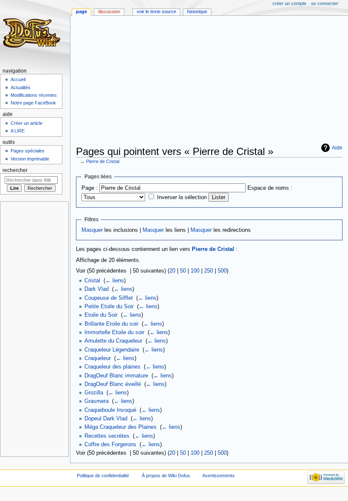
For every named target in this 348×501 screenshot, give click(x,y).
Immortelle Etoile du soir (114, 332)
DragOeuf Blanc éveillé (112, 384)
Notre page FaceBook (33, 102)
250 (208, 271)
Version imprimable (30, 158)
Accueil (18, 79)
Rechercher (15, 170)
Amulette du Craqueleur (113, 341)
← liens (114, 281)
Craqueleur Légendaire (111, 350)
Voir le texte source (156, 11)
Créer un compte (289, 3)
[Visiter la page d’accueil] (33, 33)
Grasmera (96, 401)
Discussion (109, 11)
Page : (89, 188)
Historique (197, 11)
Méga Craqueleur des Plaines (120, 427)
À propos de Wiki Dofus (166, 475)
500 (222, 271)
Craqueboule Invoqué (110, 410)
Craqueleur (97, 358)
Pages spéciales (28, 150)
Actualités (21, 87)
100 (195, 271)
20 (172, 271)
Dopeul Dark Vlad (105, 419)
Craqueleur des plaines (112, 367)
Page (81, 11)
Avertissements (218, 475)
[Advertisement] (212, 81)
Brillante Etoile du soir (111, 324)
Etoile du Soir (101, 315)
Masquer (92, 230)
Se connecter (324, 3)
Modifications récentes (34, 95)
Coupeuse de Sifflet (108, 298)
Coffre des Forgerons (110, 445)
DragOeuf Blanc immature (116, 376)
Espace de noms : (269, 188)
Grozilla (93, 393)
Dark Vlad (96, 289)
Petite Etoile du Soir (109, 307)
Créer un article (26, 123)
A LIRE (18, 130)
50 (183, 271)
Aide (337, 148)
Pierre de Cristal (102, 161)
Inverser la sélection (182, 197)
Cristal (92, 281)
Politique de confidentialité (103, 475)
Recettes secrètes (106, 436)
